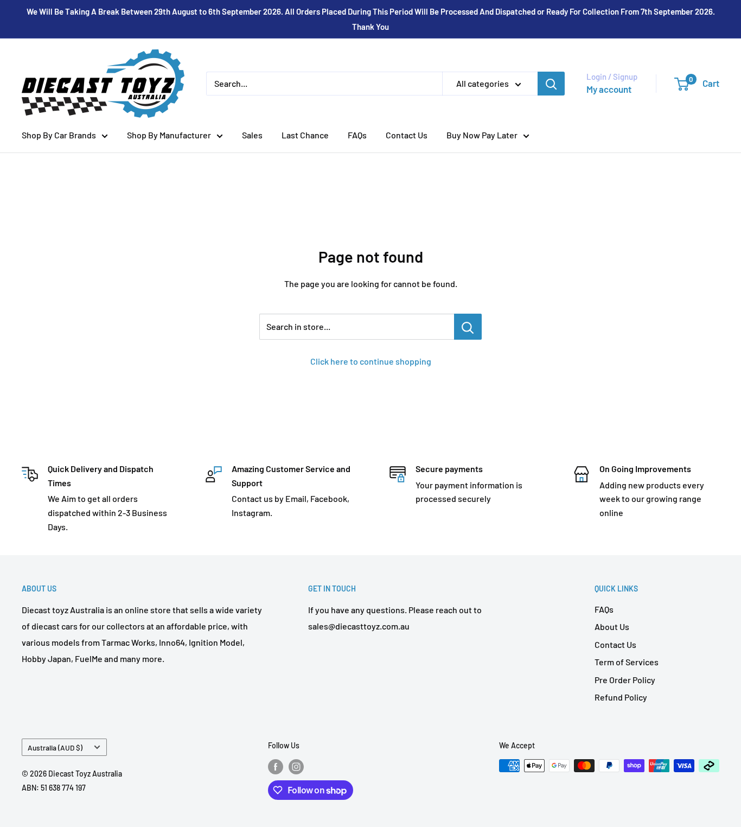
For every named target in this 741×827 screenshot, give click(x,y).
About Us (612, 626)
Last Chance (305, 135)
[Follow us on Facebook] (275, 766)
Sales (252, 135)
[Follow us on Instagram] (296, 766)
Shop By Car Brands (59, 135)
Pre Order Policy (625, 680)
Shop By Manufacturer (169, 135)
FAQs (357, 135)
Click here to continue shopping (370, 361)
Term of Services (627, 662)
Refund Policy (621, 697)
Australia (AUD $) (55, 747)
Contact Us (406, 135)
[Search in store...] (468, 327)
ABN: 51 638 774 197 (54, 787)
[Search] (551, 84)
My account (608, 89)
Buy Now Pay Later (482, 135)
